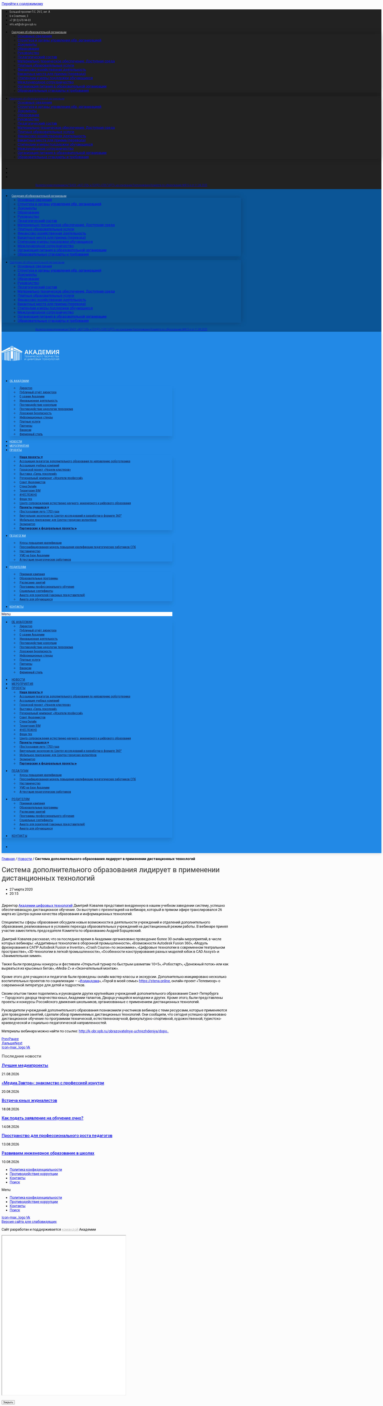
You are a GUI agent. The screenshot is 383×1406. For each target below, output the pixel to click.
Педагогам (18, 536)
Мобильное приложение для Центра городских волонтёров (58, 520)
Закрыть (8, 1402)
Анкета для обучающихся (36, 599)
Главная (8, 859)
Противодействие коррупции (34, 1174)
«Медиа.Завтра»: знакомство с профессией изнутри (53, 1082)
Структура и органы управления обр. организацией (59, 40)
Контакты (17, 607)
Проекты (16, 450)
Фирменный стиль (31, 434)
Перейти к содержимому (22, 4)
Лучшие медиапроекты (25, 1065)
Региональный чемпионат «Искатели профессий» (51, 478)
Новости (16, 441)
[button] (87, 614)
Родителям (18, 567)
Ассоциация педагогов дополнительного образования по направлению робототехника (75, 461)
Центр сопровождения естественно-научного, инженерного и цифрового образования (75, 503)
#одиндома (89, 981)
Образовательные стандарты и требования (53, 90)
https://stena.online (154, 981)
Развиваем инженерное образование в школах (48, 1152)
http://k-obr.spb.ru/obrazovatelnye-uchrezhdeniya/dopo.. (124, 1031)
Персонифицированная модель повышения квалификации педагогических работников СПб (78, 547)
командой (70, 1229)
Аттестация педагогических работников (45, 559)
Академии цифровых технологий (46, 905)
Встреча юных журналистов (29, 1100)
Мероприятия (19, 446)
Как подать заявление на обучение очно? (42, 1117)
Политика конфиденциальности (36, 1169)
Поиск (15, 1182)
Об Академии (19, 381)
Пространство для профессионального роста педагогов (57, 1135)
